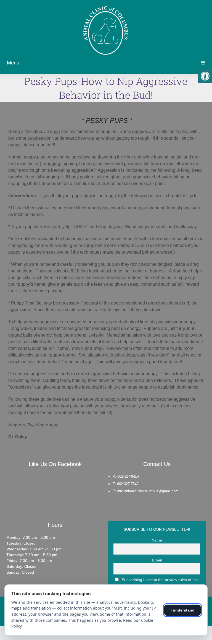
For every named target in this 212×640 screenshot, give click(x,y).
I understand (183, 610)
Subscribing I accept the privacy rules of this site (159, 581)
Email (157, 560)
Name (157, 540)
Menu (13, 63)
